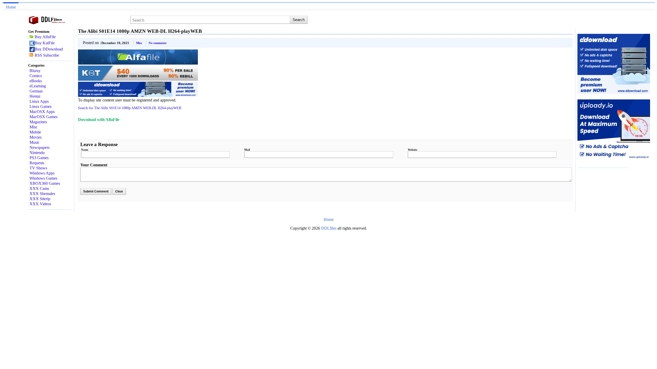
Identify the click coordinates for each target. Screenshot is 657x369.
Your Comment (93, 165)
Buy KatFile (45, 43)
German (36, 91)
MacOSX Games (43, 117)
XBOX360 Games (45, 183)
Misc (33, 127)
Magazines (38, 122)
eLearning (38, 86)
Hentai (35, 96)
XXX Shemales (42, 193)
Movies (36, 137)
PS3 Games (39, 158)
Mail (247, 149)
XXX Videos (40, 204)
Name (84, 149)
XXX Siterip (40, 199)
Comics (36, 76)
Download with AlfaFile (98, 119)
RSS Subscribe (47, 55)
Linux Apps (39, 101)
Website (412, 149)
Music (35, 142)
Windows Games (43, 178)
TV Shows (38, 168)
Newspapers (40, 147)
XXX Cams (39, 188)
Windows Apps (42, 173)
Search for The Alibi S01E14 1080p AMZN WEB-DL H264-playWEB (129, 108)
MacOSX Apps (42, 111)
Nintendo (37, 152)
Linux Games (41, 106)
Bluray (35, 70)
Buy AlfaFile (45, 37)
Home (11, 7)
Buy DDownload (49, 49)
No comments (158, 43)
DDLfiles (329, 228)
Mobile (35, 132)
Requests (37, 163)
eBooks (36, 81)
